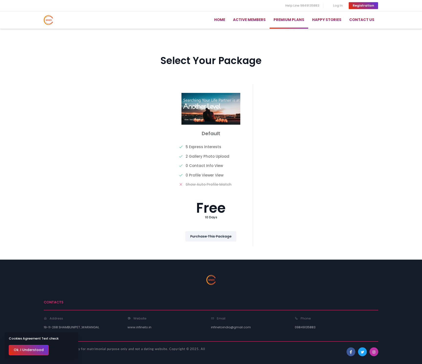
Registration (363, 5)
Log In (338, 5)
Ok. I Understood (29, 349)
